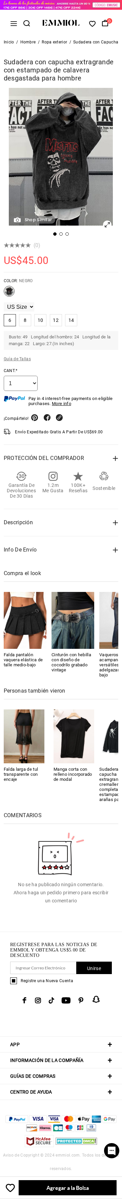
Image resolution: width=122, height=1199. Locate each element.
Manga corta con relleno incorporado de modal (73, 774)
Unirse (94, 968)
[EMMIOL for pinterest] (81, 1000)
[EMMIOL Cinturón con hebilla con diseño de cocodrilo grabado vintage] (73, 620)
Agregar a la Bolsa (67, 1188)
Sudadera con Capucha (95, 42)
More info (61, 403)
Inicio (9, 42)
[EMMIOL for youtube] (66, 1000)
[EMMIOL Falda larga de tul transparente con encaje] (24, 736)
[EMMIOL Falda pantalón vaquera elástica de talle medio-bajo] (25, 620)
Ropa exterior (54, 42)
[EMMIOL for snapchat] (96, 999)
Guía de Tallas (17, 359)
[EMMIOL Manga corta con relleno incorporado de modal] (74, 736)
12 (56, 320)
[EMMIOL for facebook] (24, 1000)
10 (40, 320)
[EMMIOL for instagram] (38, 1000)
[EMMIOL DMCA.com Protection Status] (76, 1145)
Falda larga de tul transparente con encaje (21, 774)
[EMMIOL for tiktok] (51, 1000)
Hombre (28, 42)
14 (71, 320)
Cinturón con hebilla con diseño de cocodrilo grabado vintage (71, 662)
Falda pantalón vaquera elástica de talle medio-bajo (23, 659)
